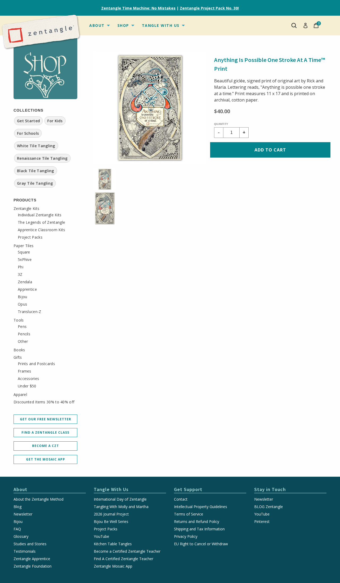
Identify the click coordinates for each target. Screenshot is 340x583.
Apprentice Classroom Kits (41, 229)
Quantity (221, 123)
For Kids (54, 120)
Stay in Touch (270, 489)
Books (19, 350)
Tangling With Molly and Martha (121, 506)
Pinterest (262, 521)
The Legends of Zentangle (41, 222)
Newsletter (23, 514)
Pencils (24, 334)
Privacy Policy (185, 536)
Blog (18, 506)
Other (23, 341)
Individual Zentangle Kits (40, 215)
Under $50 (27, 386)
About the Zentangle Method (38, 499)
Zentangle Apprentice (32, 558)
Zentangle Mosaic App (113, 566)
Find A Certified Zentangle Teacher (123, 558)
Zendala (25, 282)
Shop (123, 25)
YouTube (101, 536)
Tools (19, 320)
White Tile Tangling (36, 145)
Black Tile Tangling (35, 170)
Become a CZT (45, 445)
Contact (181, 499)
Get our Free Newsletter (45, 419)
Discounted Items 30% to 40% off (44, 402)
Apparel (20, 394)
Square (24, 252)
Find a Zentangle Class (45, 432)
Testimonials (25, 551)
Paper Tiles (23, 245)
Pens (22, 326)
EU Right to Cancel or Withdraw (201, 544)
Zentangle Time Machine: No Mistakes (138, 8)
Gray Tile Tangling (35, 183)
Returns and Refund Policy (196, 521)
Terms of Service (188, 514)
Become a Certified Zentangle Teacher (127, 551)
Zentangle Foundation (33, 566)
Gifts (18, 357)
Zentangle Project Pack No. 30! (209, 8)
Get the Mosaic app (45, 459)
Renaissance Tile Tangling (42, 158)
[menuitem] (99, 25)
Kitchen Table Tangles (113, 544)
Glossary (21, 536)
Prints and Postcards (36, 363)
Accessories (28, 378)
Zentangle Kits (26, 208)
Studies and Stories (30, 544)
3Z (20, 274)
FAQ (17, 529)
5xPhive (25, 259)
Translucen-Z (29, 311)
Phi (20, 267)
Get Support (188, 489)
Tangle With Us (161, 25)
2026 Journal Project (111, 514)
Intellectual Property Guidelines (200, 506)
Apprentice (27, 289)
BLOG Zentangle (268, 506)
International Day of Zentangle (120, 499)
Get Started (28, 120)
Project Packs (30, 237)
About (97, 25)
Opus (22, 304)
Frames (24, 371)
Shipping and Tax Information (199, 529)
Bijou (22, 296)
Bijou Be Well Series (111, 521)
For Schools (28, 133)
